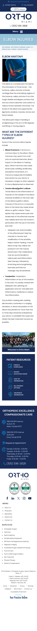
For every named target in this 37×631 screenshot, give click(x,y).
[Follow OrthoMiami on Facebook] (7, 498)
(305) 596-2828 (19, 25)
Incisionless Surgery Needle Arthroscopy (17, 548)
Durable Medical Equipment (13, 538)
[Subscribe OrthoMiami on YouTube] (30, 498)
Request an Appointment (20, 2)
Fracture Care (8, 551)
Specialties (6, 49)
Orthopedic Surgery (10, 529)
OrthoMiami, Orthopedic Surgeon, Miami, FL (17, 47)
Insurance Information (18, 394)
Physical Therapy (9, 560)
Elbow (14, 49)
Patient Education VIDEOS (20, 373)
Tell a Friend (17, 589)
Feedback (8, 589)
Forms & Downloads (18, 366)
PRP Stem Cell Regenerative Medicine (16, 541)
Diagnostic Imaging (10, 544)
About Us (8, 508)
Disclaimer (13, 586)
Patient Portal (10, 5)
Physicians (8, 511)
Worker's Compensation (12, 563)
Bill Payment (28, 5)
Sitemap (30, 586)
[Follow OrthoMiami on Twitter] (18, 498)
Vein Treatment (9, 557)
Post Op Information (18, 380)
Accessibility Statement (18, 592)
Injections (7, 532)
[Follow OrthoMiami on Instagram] (24, 498)
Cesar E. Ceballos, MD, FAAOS (18, 576)
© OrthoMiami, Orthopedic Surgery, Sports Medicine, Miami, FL (18, 572)
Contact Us (8, 520)
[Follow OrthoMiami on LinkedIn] (13, 498)
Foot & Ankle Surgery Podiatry (13, 554)
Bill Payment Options (18, 387)
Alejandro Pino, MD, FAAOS (18, 580)
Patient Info (8, 517)
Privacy (22, 586)
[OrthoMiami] (18, 18)
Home (5, 586)
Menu (15, 31)
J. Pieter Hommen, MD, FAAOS (18, 578)
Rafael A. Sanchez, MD (18, 583)
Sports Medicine (9, 535)
